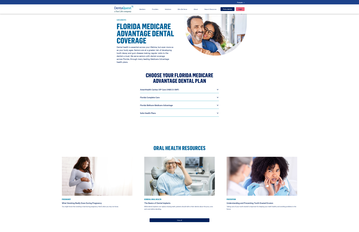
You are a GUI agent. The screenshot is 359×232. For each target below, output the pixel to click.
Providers (155, 9)
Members (142, 9)
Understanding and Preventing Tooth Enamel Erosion (250, 203)
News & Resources (210, 9)
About (196, 9)
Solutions (168, 9)
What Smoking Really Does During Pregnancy (82, 203)
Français (240, 2)
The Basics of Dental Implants (157, 203)
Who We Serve (182, 9)
